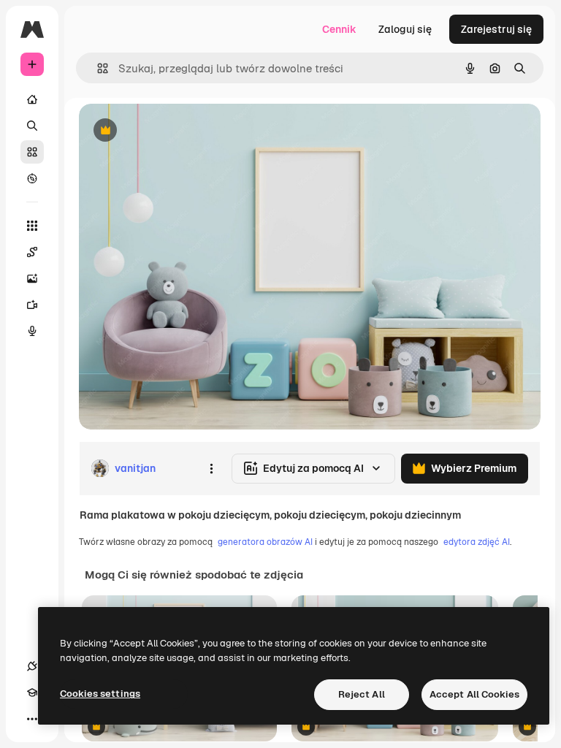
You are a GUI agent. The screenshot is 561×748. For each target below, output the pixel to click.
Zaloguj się (405, 29)
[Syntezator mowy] (32, 331)
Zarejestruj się (496, 29)
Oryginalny (179, 131)
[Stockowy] (32, 152)
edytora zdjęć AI (476, 542)
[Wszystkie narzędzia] (32, 225)
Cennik (339, 29)
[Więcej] (32, 718)
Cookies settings (100, 693)
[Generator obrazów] (32, 278)
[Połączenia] (32, 666)
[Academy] (32, 692)
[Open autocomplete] (97, 68)
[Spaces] (32, 252)
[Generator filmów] (32, 304)
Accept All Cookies (474, 694)
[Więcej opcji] (211, 468)
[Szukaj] (32, 125)
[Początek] (32, 99)
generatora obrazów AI (265, 542)
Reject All (361, 694)
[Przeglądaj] (32, 178)
